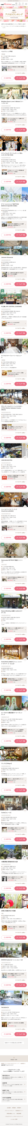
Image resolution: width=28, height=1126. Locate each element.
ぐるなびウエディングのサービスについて (14, 1116)
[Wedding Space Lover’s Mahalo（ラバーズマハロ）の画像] (14, 92)
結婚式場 (22, 1063)
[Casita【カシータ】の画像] (14, 803)
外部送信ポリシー (19, 1110)
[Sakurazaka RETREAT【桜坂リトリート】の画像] (14, 550)
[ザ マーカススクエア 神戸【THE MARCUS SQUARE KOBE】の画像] (14, 194)
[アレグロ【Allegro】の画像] (14, 754)
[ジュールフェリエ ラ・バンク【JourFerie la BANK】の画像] (14, 499)
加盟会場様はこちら (11, 1113)
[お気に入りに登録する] (25, 49)
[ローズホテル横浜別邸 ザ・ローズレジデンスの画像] (14, 703)
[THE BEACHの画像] (14, 998)
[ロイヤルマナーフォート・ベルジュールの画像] (14, 346)
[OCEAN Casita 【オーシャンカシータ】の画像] (14, 950)
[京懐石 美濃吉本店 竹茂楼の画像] (14, 901)
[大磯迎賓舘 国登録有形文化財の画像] (14, 852)
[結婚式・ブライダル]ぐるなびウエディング (10, 1063)
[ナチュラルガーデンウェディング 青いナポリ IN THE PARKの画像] (14, 143)
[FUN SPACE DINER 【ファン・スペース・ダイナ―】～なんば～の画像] (14, 652)
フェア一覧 (22, 78)
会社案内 (9, 1107)
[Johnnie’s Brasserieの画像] (14, 248)
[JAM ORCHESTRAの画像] (14, 450)
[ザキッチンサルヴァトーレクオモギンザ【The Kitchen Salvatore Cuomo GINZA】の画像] (14, 396)
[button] (14, 1077)
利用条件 (19, 1107)
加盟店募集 (18, 1113)
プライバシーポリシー (9, 1110)
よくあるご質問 (14, 1119)
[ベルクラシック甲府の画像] (14, 42)
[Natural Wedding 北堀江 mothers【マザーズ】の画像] (14, 601)
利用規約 (14, 1107)
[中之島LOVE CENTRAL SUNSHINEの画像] (14, 297)
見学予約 (8, 78)
